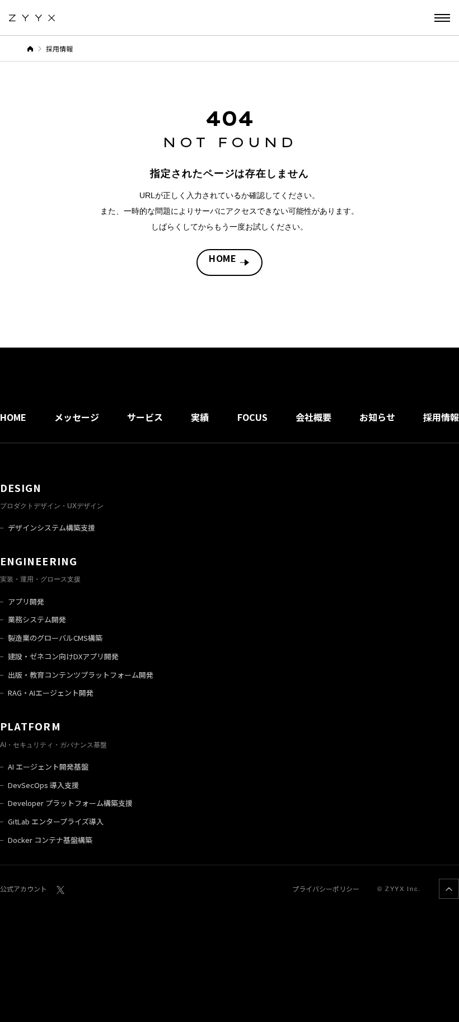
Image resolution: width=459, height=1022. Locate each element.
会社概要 (313, 417)
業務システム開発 (37, 619)
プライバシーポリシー (325, 888)
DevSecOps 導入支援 (43, 785)
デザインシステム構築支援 (51, 527)
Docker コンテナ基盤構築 (50, 840)
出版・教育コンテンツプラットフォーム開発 (80, 674)
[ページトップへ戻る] (449, 889)
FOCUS (252, 417)
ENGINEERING (38, 561)
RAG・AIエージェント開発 (50, 692)
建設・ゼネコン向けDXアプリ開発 (63, 656)
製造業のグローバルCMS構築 (55, 637)
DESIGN (20, 487)
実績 (200, 417)
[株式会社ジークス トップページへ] (32, 18)
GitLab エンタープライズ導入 (56, 821)
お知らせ (377, 417)
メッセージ (76, 417)
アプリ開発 (26, 601)
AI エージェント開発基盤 (48, 766)
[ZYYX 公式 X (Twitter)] (60, 888)
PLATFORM (30, 726)
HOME (223, 258)
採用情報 (59, 48)
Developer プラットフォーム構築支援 (70, 803)
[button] (442, 18)
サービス (145, 417)
